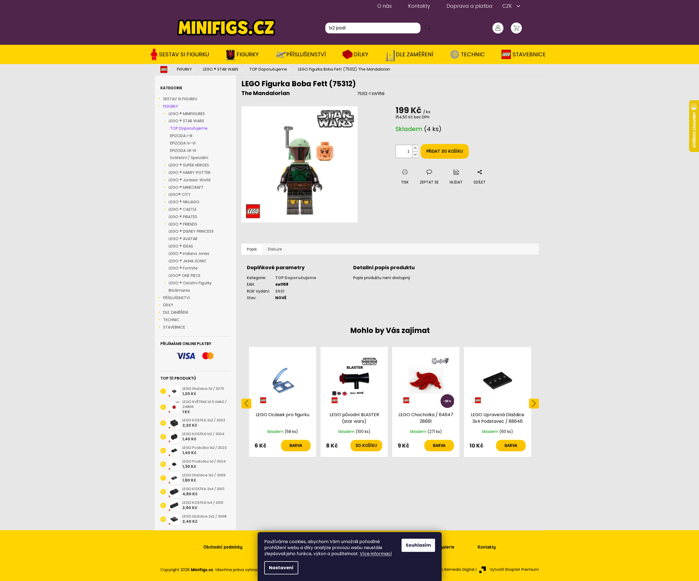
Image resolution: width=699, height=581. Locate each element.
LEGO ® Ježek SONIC (188, 261)
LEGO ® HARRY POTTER (189, 172)
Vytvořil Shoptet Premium (514, 569)
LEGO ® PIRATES (183, 216)
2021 (279, 291)
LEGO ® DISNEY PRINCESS (191, 231)
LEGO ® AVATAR (183, 238)
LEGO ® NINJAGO (184, 202)
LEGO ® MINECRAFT (186, 187)
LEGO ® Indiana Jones (189, 253)
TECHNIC (171, 320)
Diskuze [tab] (275, 249)
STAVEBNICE (174, 327)
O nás (384, 5)
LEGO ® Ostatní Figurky (190, 283)
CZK (507, 5)
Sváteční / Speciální (189, 157)
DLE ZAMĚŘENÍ (175, 312)
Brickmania (179, 290)
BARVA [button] (295, 445)
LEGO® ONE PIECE (184, 275)
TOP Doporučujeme (189, 128)
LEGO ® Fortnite (183, 268)
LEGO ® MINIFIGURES (187, 113)
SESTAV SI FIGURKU (180, 99)
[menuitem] (181, 54)
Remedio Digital (459, 569)
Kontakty (419, 5)
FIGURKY (170, 106)
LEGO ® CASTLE (183, 209)
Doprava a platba (469, 5)
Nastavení (281, 568)
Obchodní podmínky (223, 547)
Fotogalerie (442, 547)
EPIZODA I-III (181, 135)
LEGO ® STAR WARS (186, 121)
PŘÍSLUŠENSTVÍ (176, 298)
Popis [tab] (252, 249)
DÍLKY (168, 305)
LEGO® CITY (180, 194)
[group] (282, 402)
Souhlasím (418, 545)
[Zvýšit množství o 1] (415, 148)
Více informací (376, 554)
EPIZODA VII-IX (183, 150)
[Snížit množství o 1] (415, 154)
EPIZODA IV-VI (183, 143)
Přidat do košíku (444, 151)
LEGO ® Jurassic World (189, 180)
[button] (283, 445)
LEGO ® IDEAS (181, 246)
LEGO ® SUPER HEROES (189, 165)
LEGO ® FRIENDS (183, 224)
